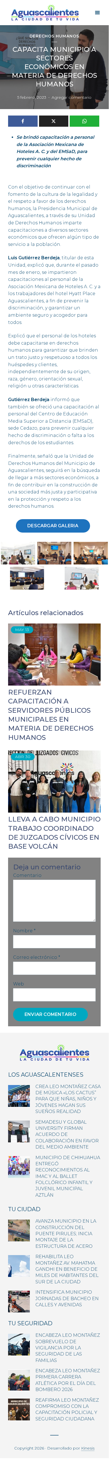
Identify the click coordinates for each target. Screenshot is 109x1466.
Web (18, 984)
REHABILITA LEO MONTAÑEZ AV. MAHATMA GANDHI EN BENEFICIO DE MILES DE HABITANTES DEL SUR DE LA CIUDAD (67, 1269)
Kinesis (88, 1448)
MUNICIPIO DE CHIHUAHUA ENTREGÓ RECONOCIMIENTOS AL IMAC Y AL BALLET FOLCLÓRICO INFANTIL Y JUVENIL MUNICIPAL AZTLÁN (67, 1176)
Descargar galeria (52, 525)
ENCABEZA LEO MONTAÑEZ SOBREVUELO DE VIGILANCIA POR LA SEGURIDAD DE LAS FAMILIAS (67, 1348)
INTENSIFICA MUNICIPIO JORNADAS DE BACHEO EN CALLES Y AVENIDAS (67, 1298)
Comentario (27, 875)
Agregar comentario (71, 97)
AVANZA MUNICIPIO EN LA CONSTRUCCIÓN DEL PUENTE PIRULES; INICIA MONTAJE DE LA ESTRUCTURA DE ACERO (65, 1233)
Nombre (24, 930)
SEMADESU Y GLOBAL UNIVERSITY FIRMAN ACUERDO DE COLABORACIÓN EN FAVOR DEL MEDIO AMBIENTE (67, 1134)
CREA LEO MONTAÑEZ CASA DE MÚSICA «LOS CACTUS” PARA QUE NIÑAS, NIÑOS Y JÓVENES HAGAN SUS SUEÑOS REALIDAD (68, 1099)
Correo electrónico (36, 957)
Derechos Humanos (54, 36)
